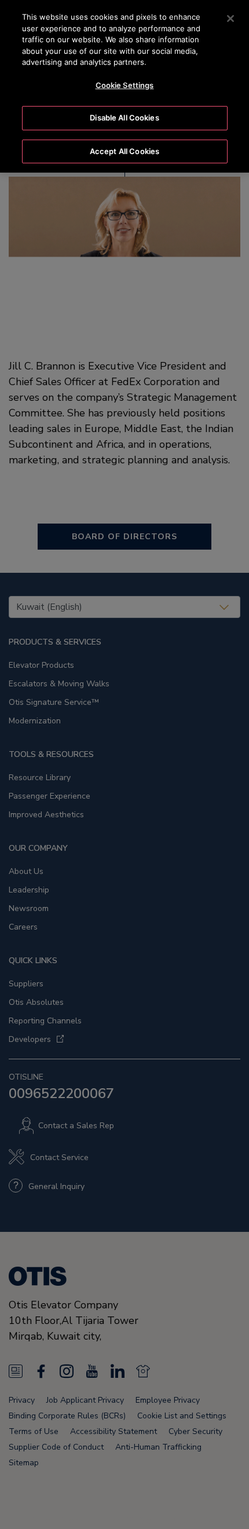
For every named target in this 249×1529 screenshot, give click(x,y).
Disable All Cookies (124, 117)
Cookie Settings (125, 85)
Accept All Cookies (124, 151)
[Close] (230, 18)
